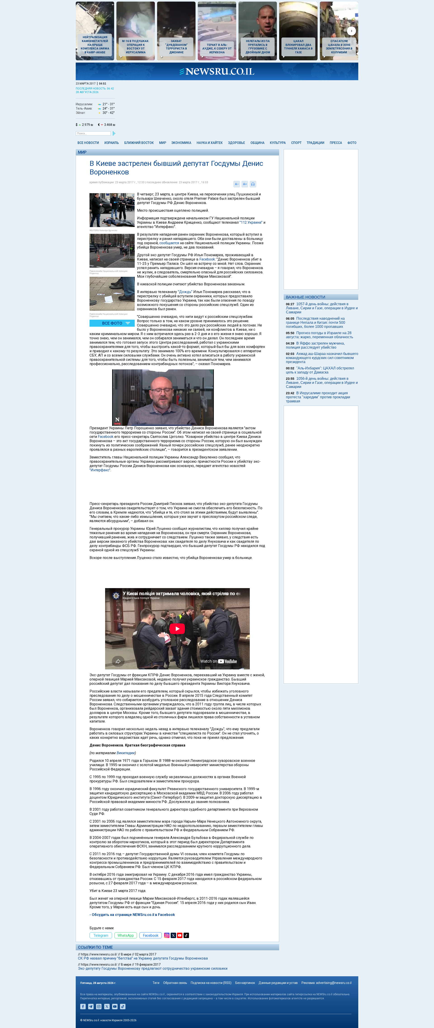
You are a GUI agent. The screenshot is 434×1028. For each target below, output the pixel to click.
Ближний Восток (139, 143)
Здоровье (236, 143)
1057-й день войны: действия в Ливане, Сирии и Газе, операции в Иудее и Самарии (322, 308)
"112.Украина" (251, 222)
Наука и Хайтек (210, 143)
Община (257, 143)
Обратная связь (175, 983)
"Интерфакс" (100, 470)
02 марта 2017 (145, 954)
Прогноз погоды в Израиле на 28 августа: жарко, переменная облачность (319, 335)
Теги (156, 983)
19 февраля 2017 (147, 964)
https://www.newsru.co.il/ (99, 954)
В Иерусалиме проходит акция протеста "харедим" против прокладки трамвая (318, 397)
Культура (278, 143)
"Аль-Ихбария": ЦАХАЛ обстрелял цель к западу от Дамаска (320, 370)
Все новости (88, 143)
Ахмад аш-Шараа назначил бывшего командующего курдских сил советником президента (322, 358)
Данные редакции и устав (278, 983)
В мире (126, 954)
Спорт (296, 143)
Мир (162, 143)
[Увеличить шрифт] (244, 184)
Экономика (181, 143)
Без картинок (245, 983)
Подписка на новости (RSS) (211, 983)
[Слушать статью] (257, 184)
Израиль (111, 143)
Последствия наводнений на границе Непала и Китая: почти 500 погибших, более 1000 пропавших (315, 323)
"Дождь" (185, 292)
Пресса (336, 143)
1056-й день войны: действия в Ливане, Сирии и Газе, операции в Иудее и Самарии (322, 383)
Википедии (126, 753)
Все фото (112, 323)
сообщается (169, 243)
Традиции (315, 143)
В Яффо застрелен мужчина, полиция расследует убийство (315, 345)
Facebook (207, 259)
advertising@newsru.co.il (333, 983)
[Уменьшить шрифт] (236, 184)
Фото (351, 143)
